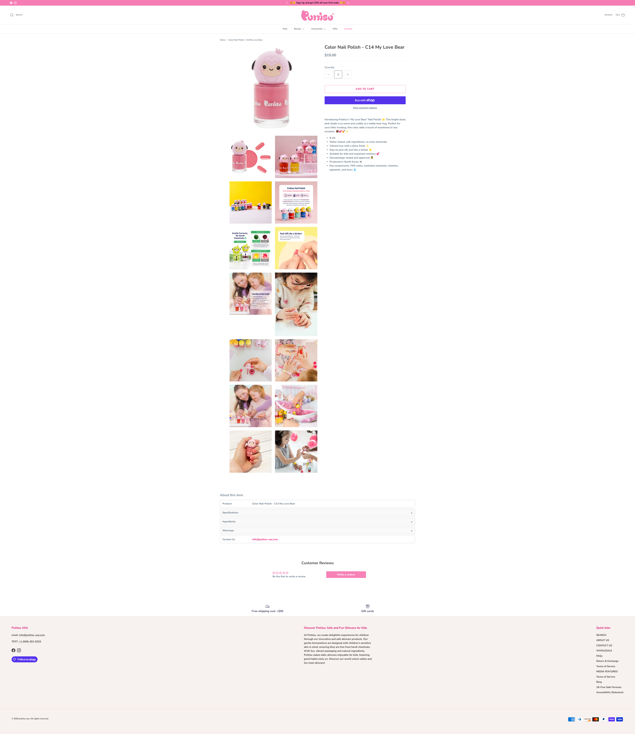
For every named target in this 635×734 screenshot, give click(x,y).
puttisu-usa (24, 718)
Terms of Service (605, 666)
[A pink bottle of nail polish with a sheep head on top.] (273, 88)
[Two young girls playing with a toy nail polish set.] (296, 360)
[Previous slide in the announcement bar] (286, 2)
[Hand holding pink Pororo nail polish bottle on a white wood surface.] (251, 451)
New (285, 28)
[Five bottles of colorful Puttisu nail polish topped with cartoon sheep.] (296, 202)
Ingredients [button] (228, 521)
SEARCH (601, 635)
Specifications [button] (230, 512)
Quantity (330, 67)
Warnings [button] (228, 530)
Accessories (317, 28)
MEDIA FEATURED (607, 671)
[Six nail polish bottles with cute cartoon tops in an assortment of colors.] (296, 157)
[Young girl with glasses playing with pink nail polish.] (296, 304)
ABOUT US (602, 640)
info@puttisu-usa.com (265, 539)
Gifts (335, 28)
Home (223, 39)
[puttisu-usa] (317, 15)
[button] (329, 74)
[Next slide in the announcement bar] (348, 2)
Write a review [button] (346, 574)
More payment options (365, 108)
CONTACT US (604, 645)
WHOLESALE (604, 650)
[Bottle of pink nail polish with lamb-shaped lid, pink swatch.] (251, 157)
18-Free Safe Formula (608, 687)
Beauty (297, 28)
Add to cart (365, 89)
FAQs (599, 656)
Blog (599, 682)
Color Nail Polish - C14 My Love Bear (245, 39)
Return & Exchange (607, 661)
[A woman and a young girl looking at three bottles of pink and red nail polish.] (251, 406)
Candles (348, 28)
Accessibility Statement (609, 692)
